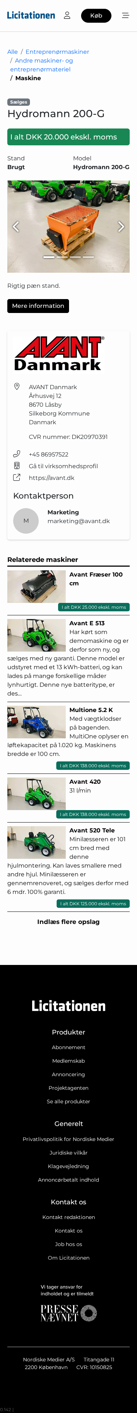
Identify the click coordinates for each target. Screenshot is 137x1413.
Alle (12, 51)
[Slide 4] (88, 257)
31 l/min (93, 797)
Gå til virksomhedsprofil (63, 466)
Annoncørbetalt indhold (68, 1180)
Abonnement (68, 1047)
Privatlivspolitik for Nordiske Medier (68, 1139)
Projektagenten (68, 1088)
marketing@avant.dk (78, 521)
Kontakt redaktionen (68, 1217)
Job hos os (68, 1244)
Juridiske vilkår (69, 1152)
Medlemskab (68, 1061)
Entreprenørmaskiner (57, 51)
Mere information (38, 305)
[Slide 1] (48, 257)
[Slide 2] (62, 257)
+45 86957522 (48, 454)
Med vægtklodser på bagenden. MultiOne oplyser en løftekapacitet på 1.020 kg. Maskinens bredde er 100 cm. (68, 737)
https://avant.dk (52, 477)
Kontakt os (69, 1230)
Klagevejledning (68, 1166)
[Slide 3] (75, 257)
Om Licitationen (69, 1257)
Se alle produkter (68, 1101)
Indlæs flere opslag (68, 921)
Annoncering (68, 1074)
